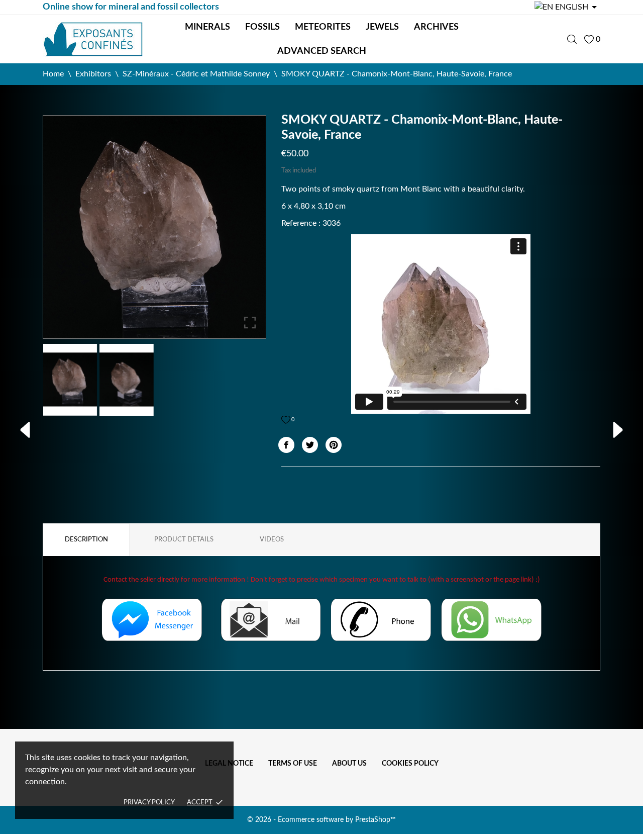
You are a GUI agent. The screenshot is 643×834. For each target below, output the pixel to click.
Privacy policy (149, 802)
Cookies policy (410, 763)
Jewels (382, 27)
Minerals (207, 27)
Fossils (262, 27)
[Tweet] (310, 445)
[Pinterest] (334, 445)
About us (349, 763)
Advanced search (321, 51)
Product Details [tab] (183, 539)
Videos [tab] (272, 539)
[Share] (286, 445)
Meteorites (323, 27)
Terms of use (292, 763)
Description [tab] (86, 539)
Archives (436, 27)
